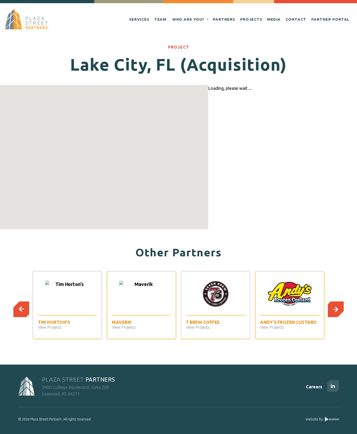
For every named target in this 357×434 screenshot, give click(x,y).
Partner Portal (330, 19)
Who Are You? (188, 19)
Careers (314, 386)
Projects (251, 19)
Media (274, 19)
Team (160, 19)
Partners (224, 19)
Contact (296, 19)
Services (139, 19)
